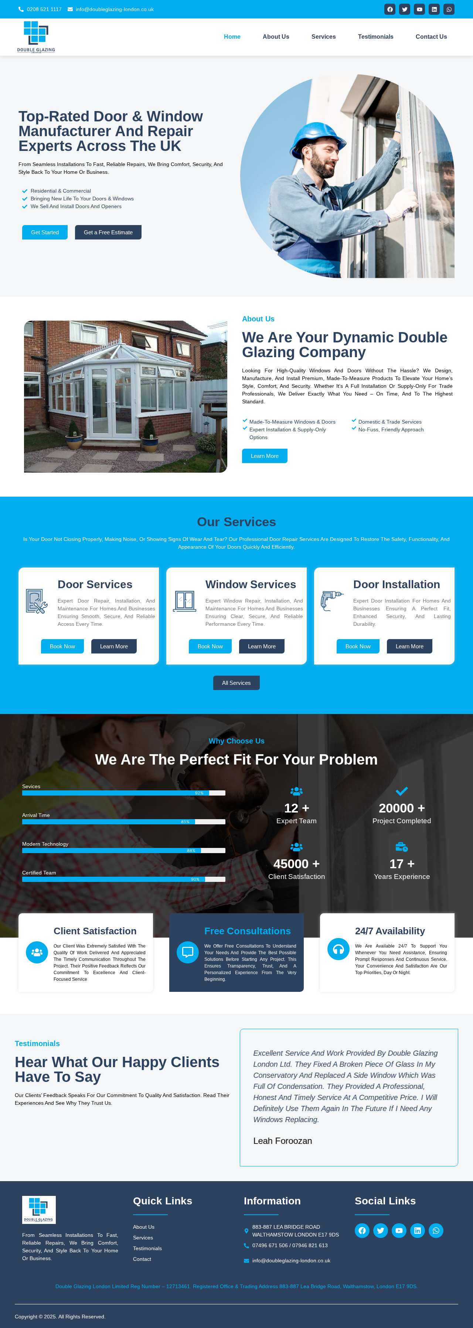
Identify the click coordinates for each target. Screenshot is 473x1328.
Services (324, 37)
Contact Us (431, 37)
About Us (276, 37)
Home (232, 37)
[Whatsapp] (449, 9)
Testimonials (376, 37)
